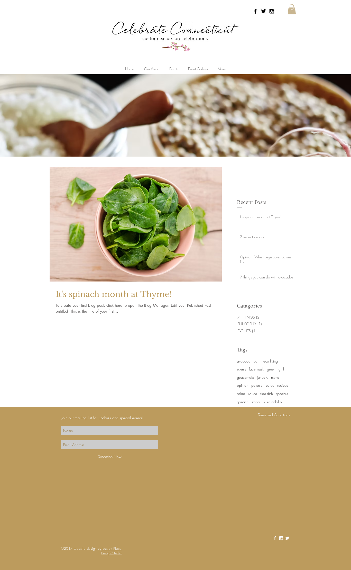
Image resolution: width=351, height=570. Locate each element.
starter (256, 401)
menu (275, 377)
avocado (244, 361)
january (262, 377)
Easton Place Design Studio (111, 550)
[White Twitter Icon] (287, 538)
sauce (252, 393)
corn (257, 361)
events (241, 369)
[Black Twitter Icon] (263, 11)
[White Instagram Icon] (281, 538)
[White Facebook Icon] (275, 538)
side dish (266, 393)
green (271, 369)
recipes (282, 385)
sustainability (272, 401)
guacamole (245, 377)
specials (282, 393)
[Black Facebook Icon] (255, 11)
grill (281, 369)
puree (270, 385)
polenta (257, 385)
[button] (292, 9)
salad (241, 393)
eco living (270, 361)
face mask (256, 369)
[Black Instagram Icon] (272, 11)
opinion (242, 385)
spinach (242, 401)
